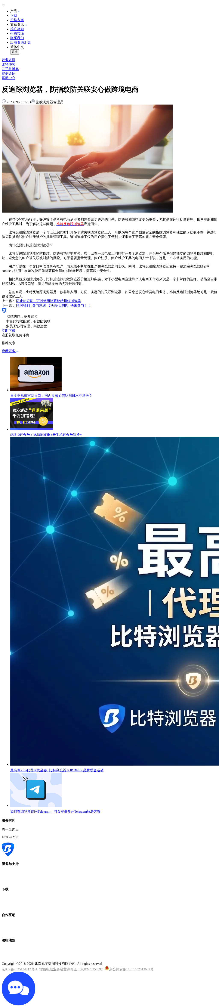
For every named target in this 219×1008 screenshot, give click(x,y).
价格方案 (17, 20)
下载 (13, 15)
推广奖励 (17, 29)
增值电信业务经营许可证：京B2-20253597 (71, 969)
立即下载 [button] (8, 330)
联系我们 (17, 38)
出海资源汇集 (20, 42)
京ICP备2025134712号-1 (19, 969)
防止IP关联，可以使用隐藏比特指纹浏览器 (48, 301)
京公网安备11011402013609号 (131, 969)
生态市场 (17, 33)
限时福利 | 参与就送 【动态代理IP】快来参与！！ (53, 305)
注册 (15, 51)
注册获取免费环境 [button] (15, 335)
